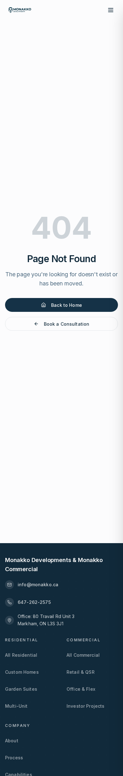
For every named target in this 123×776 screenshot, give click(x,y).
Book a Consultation (67, 324)
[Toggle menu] (111, 10)
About (11, 740)
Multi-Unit (16, 706)
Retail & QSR (81, 672)
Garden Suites (21, 689)
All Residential (21, 655)
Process (14, 757)
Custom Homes (22, 672)
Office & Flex (81, 689)
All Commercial (83, 655)
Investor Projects (85, 706)
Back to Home (66, 305)
